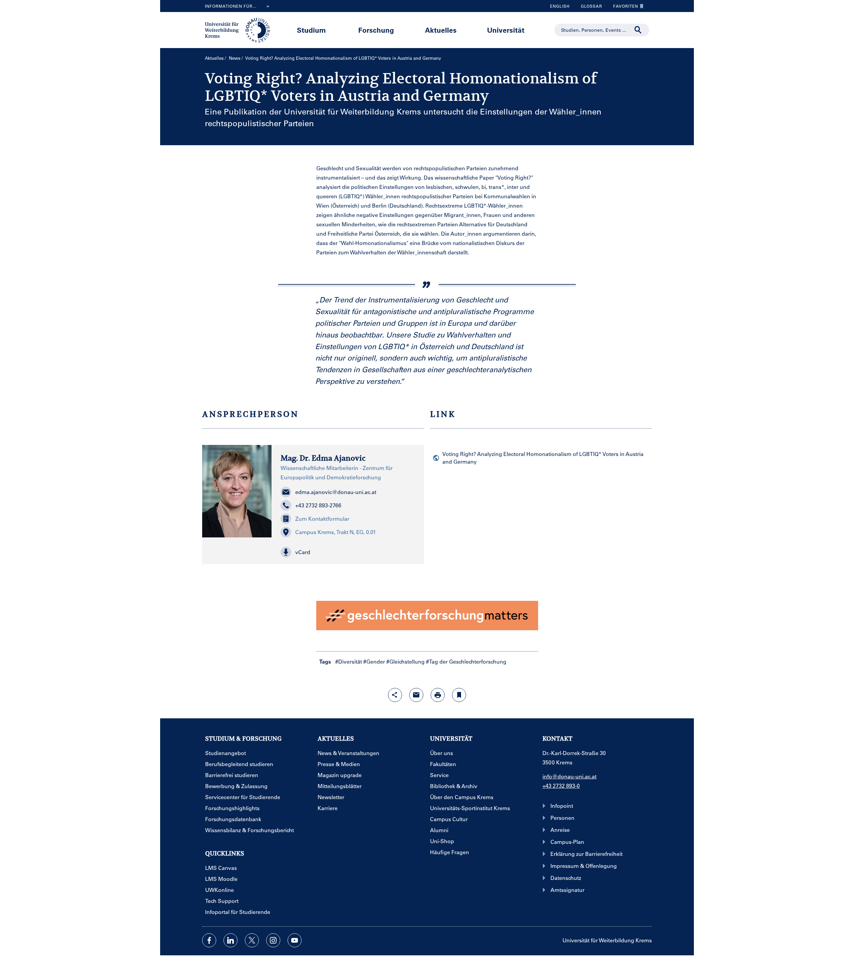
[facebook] (209, 940)
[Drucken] (438, 695)
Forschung (376, 29)
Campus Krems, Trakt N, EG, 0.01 (335, 531)
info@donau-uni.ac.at (569, 776)
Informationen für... (231, 6)
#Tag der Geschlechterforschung (466, 661)
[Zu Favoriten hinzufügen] (459, 695)
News (235, 58)
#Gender (374, 661)
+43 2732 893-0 (561, 785)
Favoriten (623, 7)
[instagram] (273, 940)
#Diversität (348, 661)
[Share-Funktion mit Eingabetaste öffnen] (395, 695)
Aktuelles (441, 29)
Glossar (589, 7)
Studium (311, 29)
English (560, 6)
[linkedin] (231, 940)
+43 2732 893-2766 (318, 505)
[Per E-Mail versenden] (416, 695)
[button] (348, 552)
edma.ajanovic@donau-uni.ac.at (335, 491)
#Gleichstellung (405, 661)
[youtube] (295, 940)
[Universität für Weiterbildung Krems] (241, 29)
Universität (505, 29)
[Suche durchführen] (638, 30)
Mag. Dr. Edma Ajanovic (323, 458)
